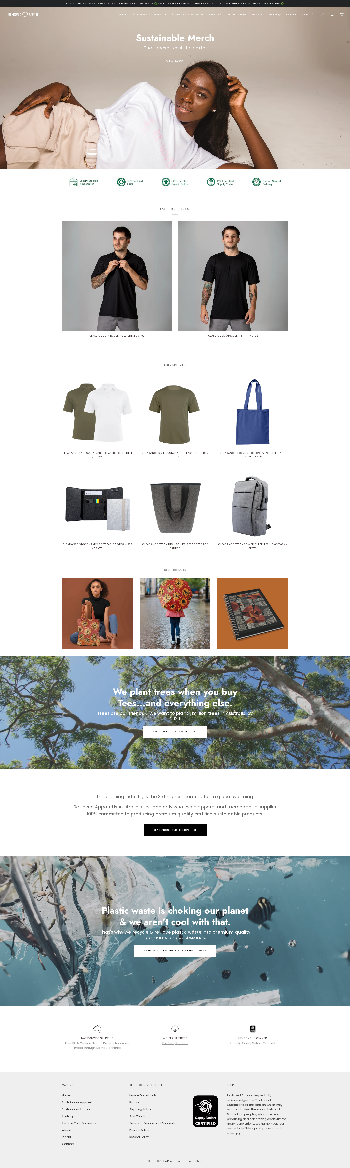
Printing (67, 1116)
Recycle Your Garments (79, 1123)
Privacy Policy (139, 1130)
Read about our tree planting (175, 731)
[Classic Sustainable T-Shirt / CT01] (233, 276)
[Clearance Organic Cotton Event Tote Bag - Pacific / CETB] (252, 412)
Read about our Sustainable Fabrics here (175, 950)
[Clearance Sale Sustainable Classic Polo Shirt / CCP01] (97, 412)
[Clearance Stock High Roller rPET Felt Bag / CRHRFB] (175, 504)
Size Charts (137, 1116)
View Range (175, 61)
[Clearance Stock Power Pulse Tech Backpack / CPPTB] (252, 504)
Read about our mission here (175, 830)
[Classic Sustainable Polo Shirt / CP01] (117, 276)
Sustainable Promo (76, 1109)
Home (66, 1095)
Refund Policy (139, 1137)
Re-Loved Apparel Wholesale (172, 1161)
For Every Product (175, 1043)
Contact (68, 1144)
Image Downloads (142, 1095)
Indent (66, 1137)
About (66, 1130)
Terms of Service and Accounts (152, 1123)
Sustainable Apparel (77, 1102)
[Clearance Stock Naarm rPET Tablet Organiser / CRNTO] (97, 504)
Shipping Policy (140, 1109)
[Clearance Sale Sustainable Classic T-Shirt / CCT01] (175, 412)
